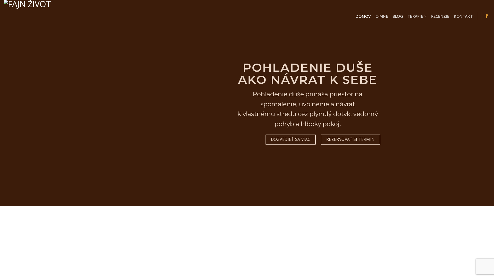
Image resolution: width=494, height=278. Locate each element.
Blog (398, 16)
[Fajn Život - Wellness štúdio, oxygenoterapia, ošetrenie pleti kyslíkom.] (42, 18)
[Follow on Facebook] (487, 16)
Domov (363, 16)
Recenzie (440, 16)
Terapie (415, 16)
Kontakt (463, 16)
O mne (381, 16)
